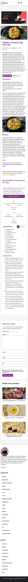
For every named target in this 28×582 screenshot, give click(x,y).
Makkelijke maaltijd (6, 498)
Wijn (3, 572)
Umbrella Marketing (15, 579)
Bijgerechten (5, 479)
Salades (4, 511)
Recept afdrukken (15, 196)
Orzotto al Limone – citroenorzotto (14, 417)
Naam (4, 352)
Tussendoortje (5, 521)
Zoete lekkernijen (6, 533)
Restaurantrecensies (7, 563)
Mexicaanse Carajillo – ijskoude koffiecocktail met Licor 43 (14, 435)
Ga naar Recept (7, 75)
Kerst (3, 492)
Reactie (4, 334)
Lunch (3, 495)
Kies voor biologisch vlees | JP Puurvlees (14, 400)
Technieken (5, 569)
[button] (21, 3)
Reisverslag (5, 566)
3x (23, 226)
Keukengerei (5, 556)
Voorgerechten (5, 530)
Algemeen (4, 544)
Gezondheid (5, 550)
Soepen (4, 517)
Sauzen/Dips (5, 514)
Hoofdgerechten (6, 489)
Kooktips (4, 559)
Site (3, 363)
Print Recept (17, 75)
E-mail (4, 357)
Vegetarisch (5, 524)
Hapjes (3, 486)
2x (20, 226)
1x (18, 226)
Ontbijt (3, 505)
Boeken (4, 547)
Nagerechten (5, 502)
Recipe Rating (5, 331)
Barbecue (4, 476)
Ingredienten (5, 553)
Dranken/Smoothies (7, 483)
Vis (3, 527)
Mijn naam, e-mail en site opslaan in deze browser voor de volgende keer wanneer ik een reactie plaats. (13, 371)
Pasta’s (4, 508)
